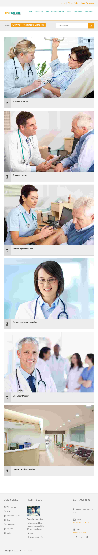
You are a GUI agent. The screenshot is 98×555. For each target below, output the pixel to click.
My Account (78, 11)
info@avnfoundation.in (82, 522)
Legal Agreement (87, 3)
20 (7, 325)
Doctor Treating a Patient (24, 469)
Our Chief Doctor (21, 396)
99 (7, 104)
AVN (47, 11)
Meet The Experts (57, 11)
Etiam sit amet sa (20, 101)
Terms (62, 3)
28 (7, 252)
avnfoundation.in (79, 533)
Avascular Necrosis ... (35, 519)
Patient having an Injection (25, 322)
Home (31, 11)
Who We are (39, 11)
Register (10, 529)
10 (7, 399)
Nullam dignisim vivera (23, 249)
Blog (8, 520)
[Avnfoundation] (13, 13)
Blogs (69, 11)
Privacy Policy (73, 3)
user (31, 533)
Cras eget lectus (20, 175)
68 (7, 178)
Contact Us (89, 11)
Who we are (11, 507)
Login (9, 533)
